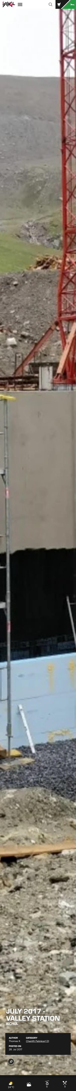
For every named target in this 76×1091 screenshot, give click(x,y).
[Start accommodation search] (69, 4)
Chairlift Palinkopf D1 (37, 1041)
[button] (50, 4)
